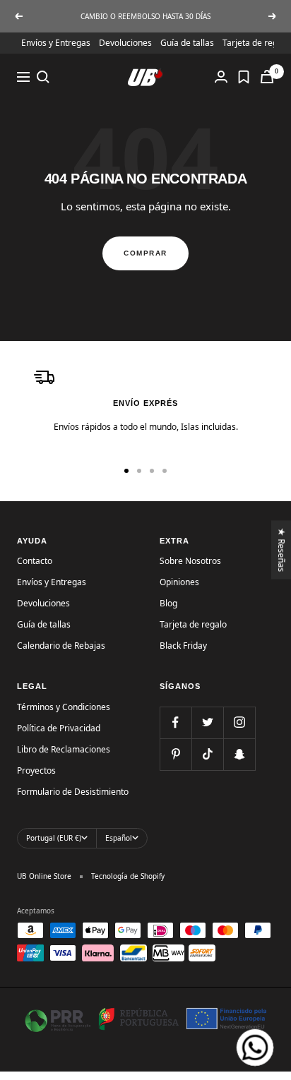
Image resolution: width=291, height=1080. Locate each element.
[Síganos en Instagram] (239, 722)
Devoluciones (125, 43)
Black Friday (183, 646)
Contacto (34, 561)
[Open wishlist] (243, 77)
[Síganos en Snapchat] (239, 754)
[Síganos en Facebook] (175, 722)
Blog (168, 603)
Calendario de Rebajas (61, 646)
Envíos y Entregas (55, 43)
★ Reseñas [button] (282, 549)
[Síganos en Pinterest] (175, 754)
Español (118, 838)
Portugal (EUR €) (53, 838)
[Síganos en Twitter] (207, 722)
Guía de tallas (187, 43)
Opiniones (179, 582)
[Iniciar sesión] (221, 77)
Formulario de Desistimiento (73, 792)
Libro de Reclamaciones (63, 749)
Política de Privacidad (58, 728)
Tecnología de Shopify (128, 876)
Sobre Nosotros (190, 561)
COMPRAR (145, 253)
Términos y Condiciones (63, 707)
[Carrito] (267, 76)
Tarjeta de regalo (256, 43)
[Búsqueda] (43, 77)
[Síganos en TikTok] (207, 754)
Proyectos (36, 770)
